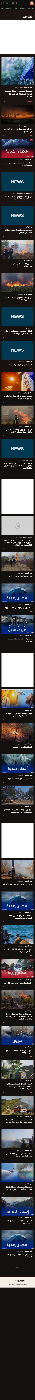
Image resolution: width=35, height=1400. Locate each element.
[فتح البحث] (16, 3)
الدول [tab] (16, 8)
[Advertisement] (17, 37)
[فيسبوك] (15, 1280)
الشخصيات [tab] (8, 8)
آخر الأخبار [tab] (31, 8)
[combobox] (8, 3)
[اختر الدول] (13, 3)
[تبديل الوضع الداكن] (3, 3)
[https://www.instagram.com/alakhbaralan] (13, 1280)
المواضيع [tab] (23, 8)
